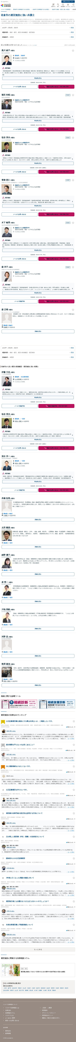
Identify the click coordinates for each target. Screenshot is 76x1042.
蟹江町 (49, 990)
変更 (72, 27)
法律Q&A (8, 1010)
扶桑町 (40, 990)
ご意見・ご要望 (47, 1008)
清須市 (66, 988)
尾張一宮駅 (18, 421)
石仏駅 (17, 58)
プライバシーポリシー (49, 1013)
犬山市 (24, 988)
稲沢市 (38, 988)
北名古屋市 (6, 990)
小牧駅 (6, 515)
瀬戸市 (9, 988)
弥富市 (12, 990)
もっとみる (38, 949)
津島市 (20, 988)
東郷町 (26, 990)
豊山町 (31, 990)
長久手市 (21, 990)
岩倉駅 (6, 327)
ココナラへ (5, 1)
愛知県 (17, 55)
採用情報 (8, 1033)
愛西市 (62, 988)
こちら (35, 45)
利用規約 (45, 1010)
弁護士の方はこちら (68, 1)
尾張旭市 (43, 988)
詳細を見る (38, 331)
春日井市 (14, 988)
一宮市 (23, 419)
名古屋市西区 (25, 377)
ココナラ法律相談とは (12, 1008)
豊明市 (53, 988)
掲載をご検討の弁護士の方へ (51, 1018)
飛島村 (54, 990)
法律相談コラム (10, 1013)
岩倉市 (23, 55)
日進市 (57, 988)
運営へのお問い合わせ (12, 1020)
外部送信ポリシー (47, 1015)
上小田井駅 (18, 379)
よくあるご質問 (10, 1018)
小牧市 (10, 513)
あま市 (16, 990)
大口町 (36, 990)
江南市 (29, 988)
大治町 (45, 990)
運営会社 (8, 1031)
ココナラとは (9, 1015)
